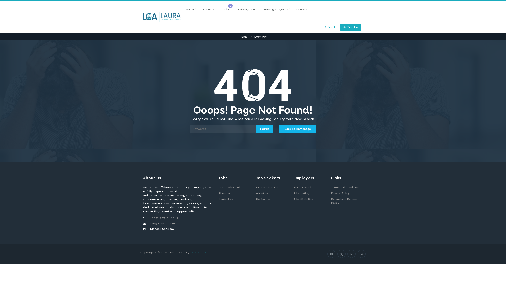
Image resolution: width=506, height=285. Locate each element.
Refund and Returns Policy (344, 201)
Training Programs (276, 9)
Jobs (226, 9)
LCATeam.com (201, 252)
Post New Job (303, 187)
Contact (301, 9)
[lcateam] (162, 17)
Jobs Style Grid (303, 199)
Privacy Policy (340, 193)
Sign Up (352, 27)
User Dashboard (229, 187)
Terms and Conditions (345, 187)
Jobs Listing (301, 193)
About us (209, 9)
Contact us (225, 199)
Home (190, 9)
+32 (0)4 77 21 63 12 (164, 218)
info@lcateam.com (162, 223)
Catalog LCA (246, 9)
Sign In (331, 27)
